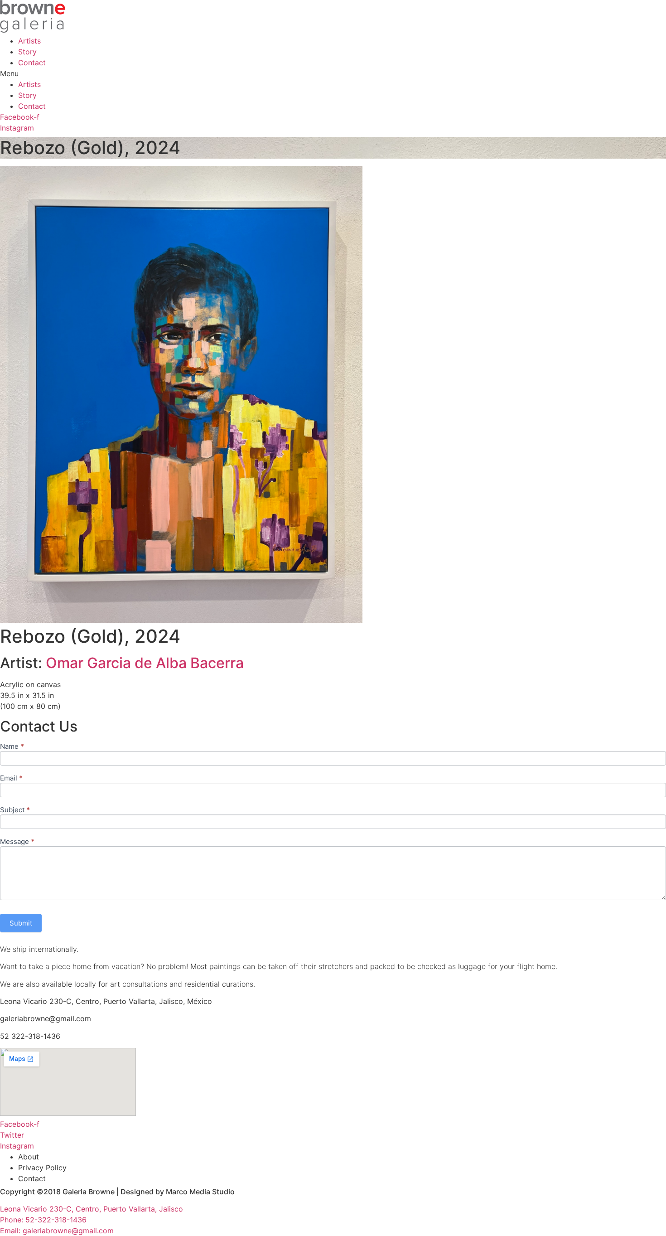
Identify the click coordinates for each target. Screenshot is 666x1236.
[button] (333, 73)
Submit (21, 923)
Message (17, 842)
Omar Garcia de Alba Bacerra (145, 663)
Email (11, 778)
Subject (15, 810)
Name (12, 747)
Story (27, 51)
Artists (29, 40)
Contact (32, 62)
